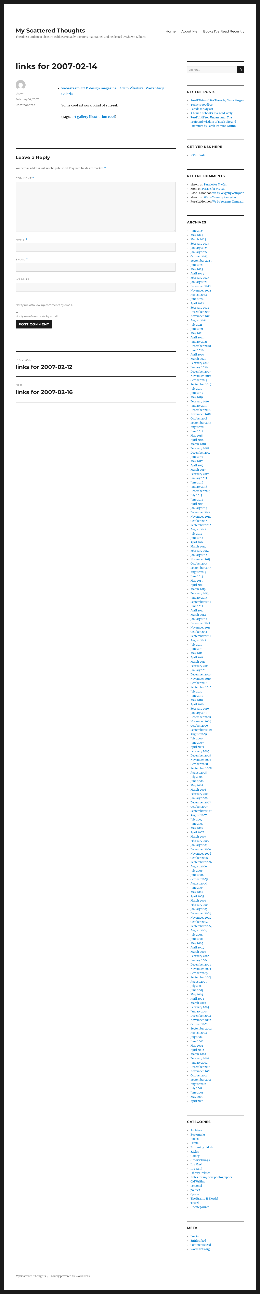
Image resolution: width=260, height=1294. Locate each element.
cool (111, 117)
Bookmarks (198, 1134)
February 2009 (200, 751)
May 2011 (196, 653)
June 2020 (197, 350)
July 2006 (197, 870)
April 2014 (197, 542)
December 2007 (201, 802)
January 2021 (199, 342)
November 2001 (201, 1071)
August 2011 (198, 640)
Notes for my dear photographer (211, 1177)
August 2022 (199, 295)
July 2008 (197, 777)
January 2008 (199, 798)
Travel (195, 1203)
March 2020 (198, 359)
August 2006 (199, 866)
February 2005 (200, 905)
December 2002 (201, 1016)
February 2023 (200, 278)
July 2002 (197, 1037)
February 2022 (200, 307)
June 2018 (197, 431)
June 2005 (197, 888)
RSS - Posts (198, 155)
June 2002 (197, 1041)
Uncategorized (25, 104)
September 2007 (201, 811)
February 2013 (200, 593)
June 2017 (197, 457)
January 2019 (199, 405)
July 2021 (196, 324)
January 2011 (199, 670)
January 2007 (199, 845)
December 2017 (200, 452)
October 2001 (199, 1075)
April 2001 (197, 1101)
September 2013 (201, 568)
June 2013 (197, 576)
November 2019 (201, 376)
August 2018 (198, 427)
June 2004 (197, 939)
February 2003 (200, 1007)
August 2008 (199, 772)
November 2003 (201, 969)
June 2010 (197, 696)
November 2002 (201, 1020)
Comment (25, 178)
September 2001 (201, 1080)
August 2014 (198, 529)
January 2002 (199, 1062)
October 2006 (199, 858)
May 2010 (197, 700)
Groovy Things (200, 1160)
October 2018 (199, 418)
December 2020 (201, 346)
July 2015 (196, 495)
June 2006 (197, 875)
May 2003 (197, 994)
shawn (20, 93)
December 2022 (201, 286)
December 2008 (201, 755)
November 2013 (200, 559)
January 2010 (199, 713)
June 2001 (197, 1092)
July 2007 (197, 819)
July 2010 (196, 691)
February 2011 (199, 666)
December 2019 (201, 371)
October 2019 (199, 380)
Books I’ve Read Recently (223, 31)
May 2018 (197, 435)
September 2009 (201, 730)
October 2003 (199, 973)
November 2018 (201, 414)
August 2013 (198, 572)
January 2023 (199, 282)
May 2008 (197, 785)
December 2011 (200, 623)
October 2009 (199, 725)
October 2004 (199, 922)
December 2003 (201, 964)
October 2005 (199, 879)
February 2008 (200, 794)
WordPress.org (200, 1249)
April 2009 (197, 747)
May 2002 (197, 1045)
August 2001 (198, 1084)
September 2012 (201, 602)
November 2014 (201, 516)
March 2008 (198, 789)
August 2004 (199, 930)
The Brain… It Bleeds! (204, 1198)
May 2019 (197, 397)
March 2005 (198, 900)
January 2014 (199, 555)
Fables (195, 1151)
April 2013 (197, 585)
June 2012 (197, 606)
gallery (82, 117)
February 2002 (200, 1058)
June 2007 (197, 824)
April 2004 (197, 947)
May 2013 (197, 580)
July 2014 (196, 533)
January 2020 (199, 367)
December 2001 (200, 1067)
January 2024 (199, 252)
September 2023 (201, 260)
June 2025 (197, 231)
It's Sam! (196, 1168)
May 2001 (197, 1097)
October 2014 (199, 521)
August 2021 (198, 320)
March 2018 (198, 444)
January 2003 (199, 1011)
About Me (189, 31)
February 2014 (200, 551)
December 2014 (200, 512)
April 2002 (197, 1050)
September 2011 (201, 636)
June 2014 (197, 538)
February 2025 (200, 243)
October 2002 (199, 1024)
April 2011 (197, 657)
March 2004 (198, 952)
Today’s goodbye (201, 104)
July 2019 (196, 388)
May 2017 (197, 461)
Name (21, 239)
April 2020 (197, 354)
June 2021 (197, 329)
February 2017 (200, 474)
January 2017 (199, 478)
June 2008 (197, 781)
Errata (194, 1143)
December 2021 (200, 312)
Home (171, 31)
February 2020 (200, 363)
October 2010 (199, 683)
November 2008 (201, 760)
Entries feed (198, 1240)
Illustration (98, 117)
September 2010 (201, 687)
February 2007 (200, 841)
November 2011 (200, 627)
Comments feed (201, 1245)
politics (195, 1190)
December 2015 (200, 491)
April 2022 (197, 303)
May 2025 (197, 235)
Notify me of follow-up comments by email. (44, 305)
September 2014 (201, 525)
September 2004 (201, 926)
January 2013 (199, 597)
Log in (195, 1236)
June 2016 (197, 482)
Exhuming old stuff (203, 1147)
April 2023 (197, 273)
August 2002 (199, 1033)
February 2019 (200, 401)
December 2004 (201, 913)
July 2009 (197, 738)
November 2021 (201, 316)
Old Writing (198, 1181)
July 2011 (196, 644)
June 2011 (197, 649)
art (74, 117)
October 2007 (199, 806)
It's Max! (196, 1164)
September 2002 (201, 1028)
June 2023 (197, 265)
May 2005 (197, 892)
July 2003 (196, 986)
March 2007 (198, 836)
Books (195, 1139)
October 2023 (199, 256)
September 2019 (201, 384)
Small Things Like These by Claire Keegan (217, 100)
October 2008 (199, 764)
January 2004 (199, 960)
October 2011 (199, 632)
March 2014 (198, 546)
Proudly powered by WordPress (70, 1276)
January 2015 (199, 508)
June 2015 (197, 499)
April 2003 (197, 998)
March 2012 (198, 615)
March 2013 (198, 589)
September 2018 (201, 423)
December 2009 (201, 717)
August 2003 (199, 981)
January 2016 (199, 487)
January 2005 (199, 909)
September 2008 (201, 768)
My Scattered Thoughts (50, 30)
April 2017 (197, 465)
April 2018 (197, 440)
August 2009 (199, 734)
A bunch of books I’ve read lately (211, 113)
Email (22, 259)
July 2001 (196, 1088)
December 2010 (200, 674)
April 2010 (197, 704)
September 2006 (201, 862)
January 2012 (199, 619)
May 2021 (197, 333)
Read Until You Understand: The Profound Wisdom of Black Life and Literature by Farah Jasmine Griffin (213, 122)
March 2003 (198, 1003)
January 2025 (199, 248)
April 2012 (197, 610)
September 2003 (201, 977)
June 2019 (197, 393)
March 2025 (198, 239)
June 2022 (197, 299)
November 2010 (201, 679)
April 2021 (197, 337)
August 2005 (199, 883)
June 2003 (197, 990)
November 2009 (201, 721)
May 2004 (197, 943)
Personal (196, 1186)
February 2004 (200, 956)
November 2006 (201, 853)
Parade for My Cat (202, 109)
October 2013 (199, 563)
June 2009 (197, 743)
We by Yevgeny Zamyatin (228, 193)
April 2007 (197, 832)
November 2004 (201, 917)
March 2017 (198, 469)
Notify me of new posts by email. (37, 316)
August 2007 (199, 815)
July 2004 (197, 934)
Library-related (200, 1173)
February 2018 (200, 448)
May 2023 (197, 269)
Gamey (195, 1156)
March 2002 (198, 1054)
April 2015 (197, 504)
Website (22, 279)
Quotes (195, 1194)
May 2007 (197, 828)
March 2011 (198, 661)
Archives (196, 1130)
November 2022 (201, 290)
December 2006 (201, 849)
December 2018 (200, 410)
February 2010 (200, 708)
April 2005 (197, 896)
